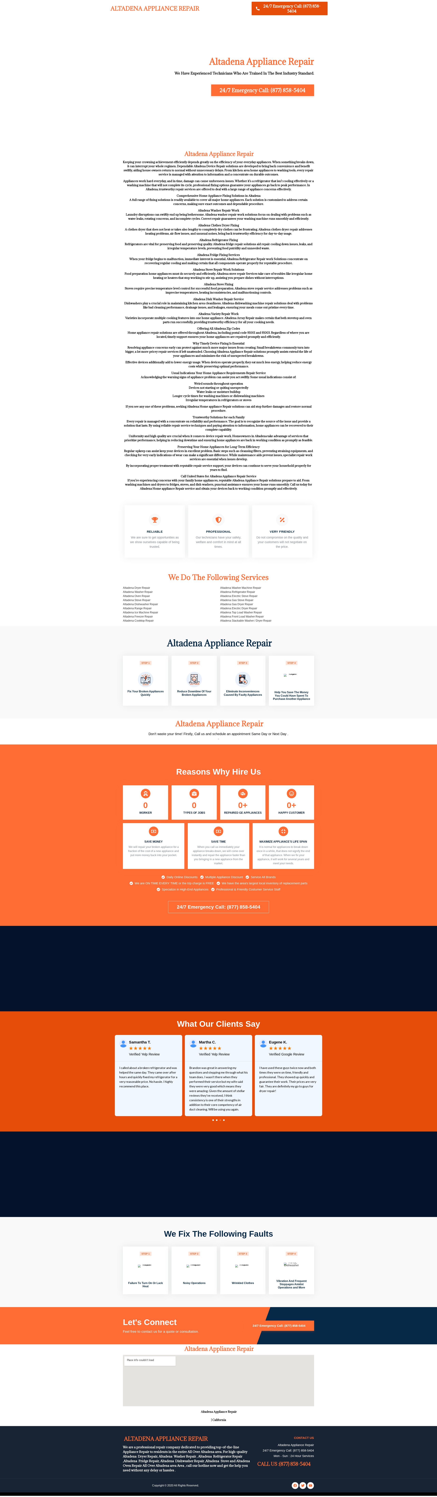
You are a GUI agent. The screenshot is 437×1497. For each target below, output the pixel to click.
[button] (213, 1120)
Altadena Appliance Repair (154, 8)
